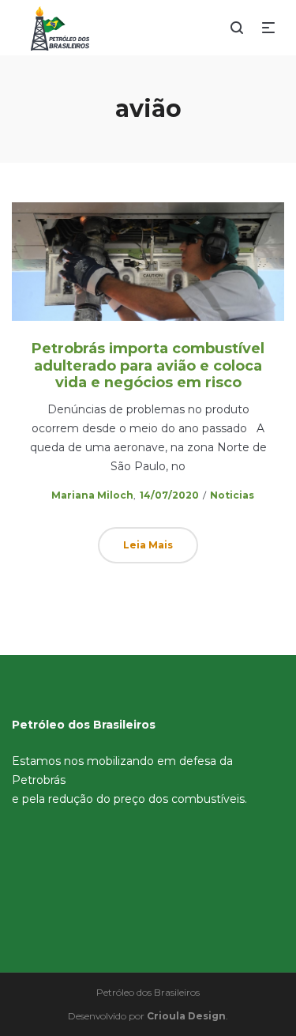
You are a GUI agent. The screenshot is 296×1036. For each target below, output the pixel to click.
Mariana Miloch (85, 495)
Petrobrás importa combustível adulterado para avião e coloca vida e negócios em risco (148, 365)
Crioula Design (186, 1016)
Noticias (232, 495)
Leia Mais (148, 545)
